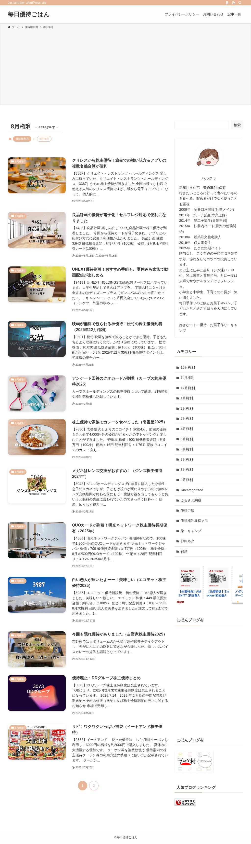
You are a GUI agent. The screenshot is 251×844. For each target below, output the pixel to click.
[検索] (240, 2)
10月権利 (188, 367)
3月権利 (187, 418)
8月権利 (187, 469)
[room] (227, 2)
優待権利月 (22, 138)
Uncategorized (192, 490)
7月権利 (187, 459)
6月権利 (187, 449)
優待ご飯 (187, 510)
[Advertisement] (125, 66)
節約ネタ (187, 541)
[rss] (233, 2)
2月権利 (187, 408)
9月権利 (187, 480)
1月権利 (187, 398)
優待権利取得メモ (194, 521)
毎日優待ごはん (29, 14)
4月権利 (187, 429)
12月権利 (188, 388)
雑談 (184, 551)
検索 (237, 125)
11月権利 (187, 378)
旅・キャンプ (191, 531)
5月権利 (187, 439)
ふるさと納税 (191, 500)
